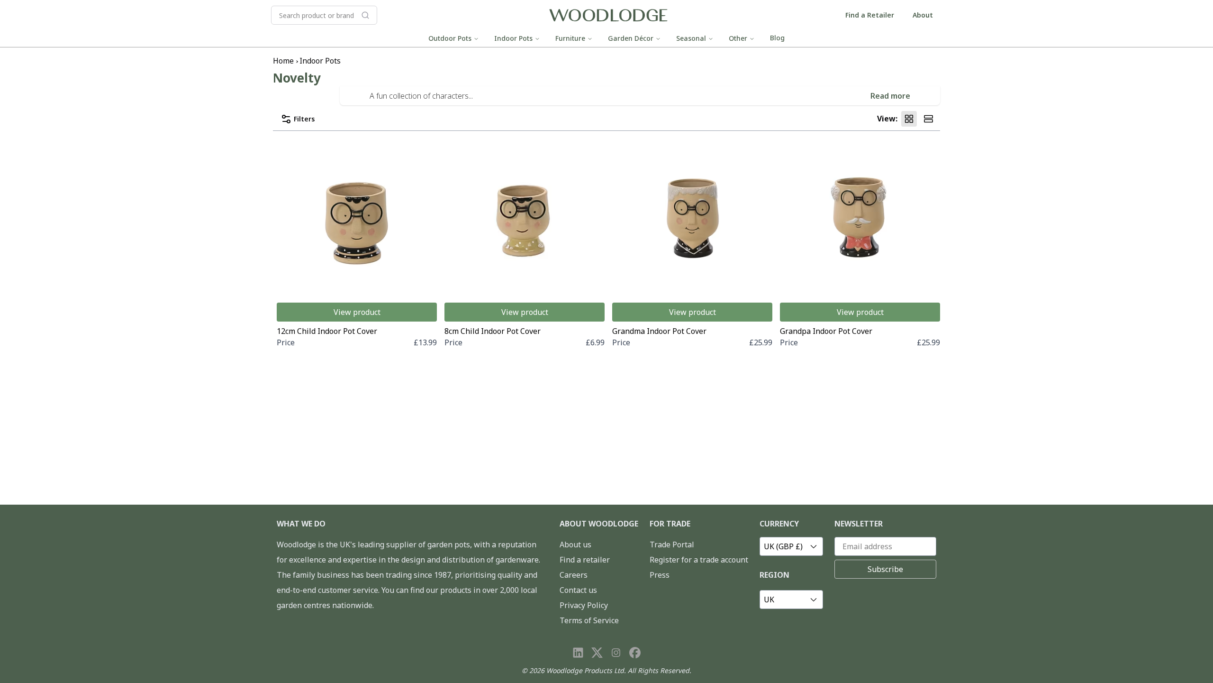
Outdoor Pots (449, 38)
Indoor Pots (513, 38)
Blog (777, 37)
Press (660, 575)
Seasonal (691, 38)
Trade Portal (672, 544)
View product (357, 312)
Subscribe (885, 569)
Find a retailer (585, 559)
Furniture (570, 38)
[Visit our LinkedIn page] (578, 652)
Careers (574, 575)
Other (738, 38)
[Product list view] (928, 119)
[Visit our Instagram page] (616, 652)
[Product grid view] (909, 119)
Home (283, 60)
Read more (890, 96)
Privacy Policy (584, 605)
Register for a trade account (699, 559)
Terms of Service (589, 620)
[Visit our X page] (597, 652)
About (923, 14)
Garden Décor (630, 38)
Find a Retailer (869, 14)
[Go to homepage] (608, 15)
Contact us (578, 590)
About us (575, 544)
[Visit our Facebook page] (635, 652)
